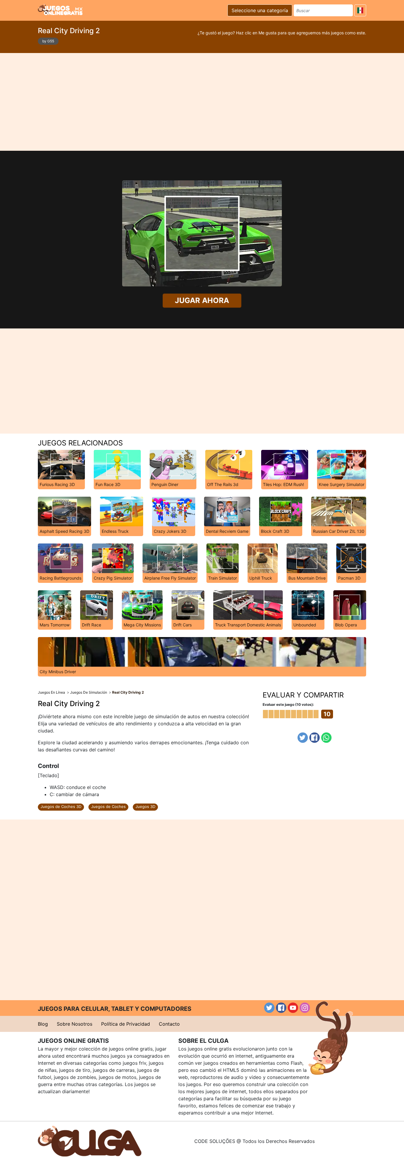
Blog (43, 1024)
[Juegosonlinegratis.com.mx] (60, 9)
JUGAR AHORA (202, 300)
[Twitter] (303, 737)
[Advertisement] (202, 101)
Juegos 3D (145, 806)
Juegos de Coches (108, 806)
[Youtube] (293, 1008)
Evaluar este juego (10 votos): (288, 704)
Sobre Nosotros (74, 1024)
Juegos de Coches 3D (61, 806)
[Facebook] (314, 737)
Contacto (169, 1024)
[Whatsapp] (326, 737)
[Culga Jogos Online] (89, 1141)
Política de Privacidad (125, 1024)
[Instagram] (305, 1008)
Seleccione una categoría (260, 10)
